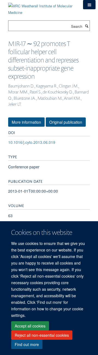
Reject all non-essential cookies (42, 335)
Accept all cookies (30, 326)
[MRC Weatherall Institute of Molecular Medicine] (41, 7)
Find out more (27, 344)
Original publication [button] (65, 122)
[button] (89, 4)
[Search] (87, 26)
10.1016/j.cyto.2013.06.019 (31, 142)
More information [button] (26, 122)
